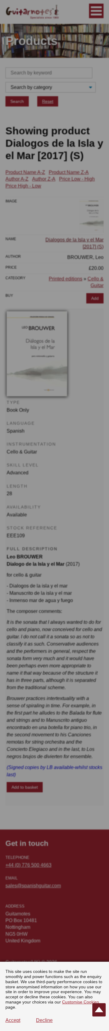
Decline (44, 1020)
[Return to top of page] (99, 1009)
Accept (12, 1020)
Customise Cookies (80, 1002)
